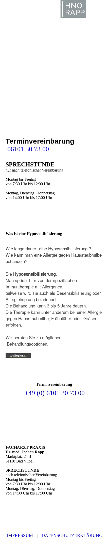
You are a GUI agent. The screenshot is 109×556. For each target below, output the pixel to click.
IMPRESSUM (20, 535)
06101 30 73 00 (28, 149)
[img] (73, 9)
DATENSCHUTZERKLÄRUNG (72, 535)
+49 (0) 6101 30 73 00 (55, 393)
